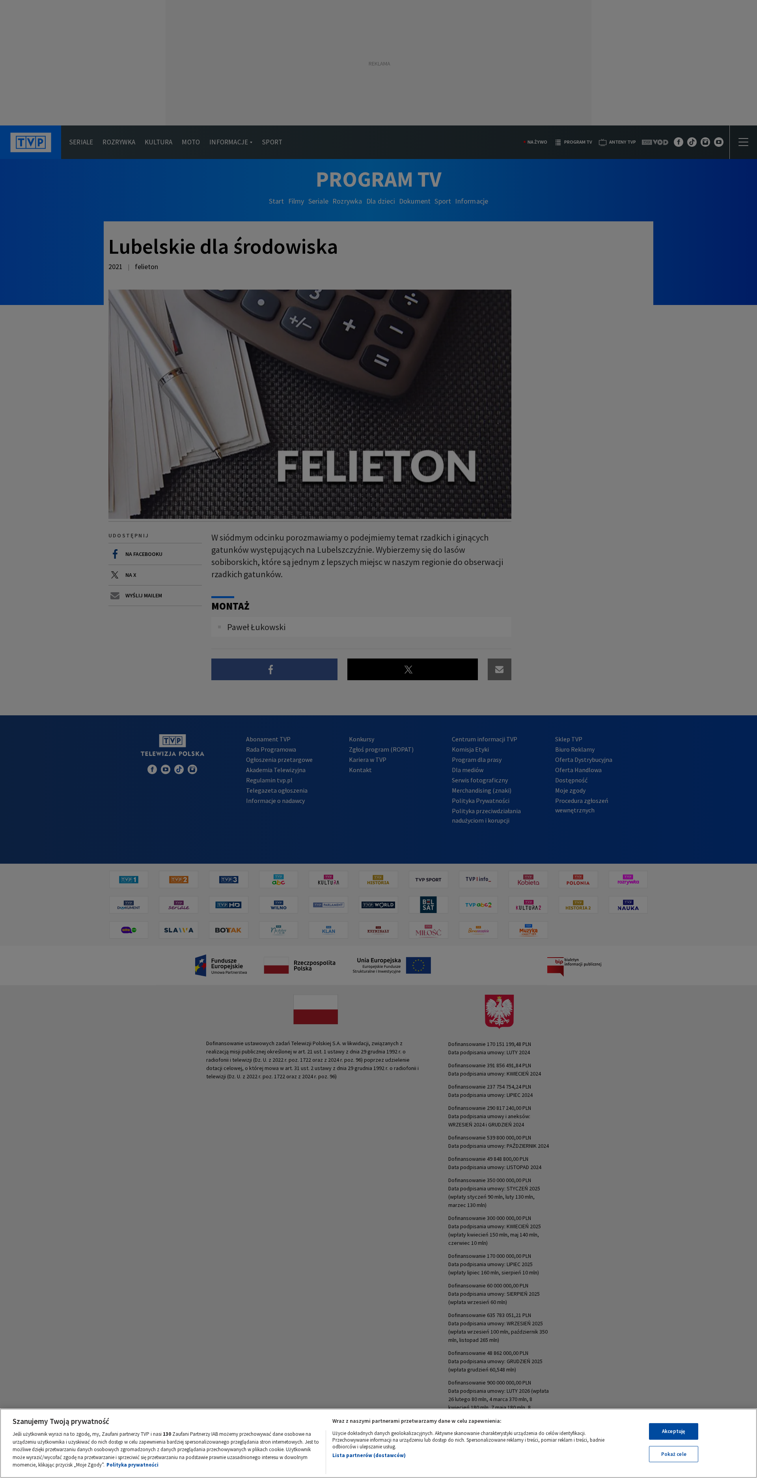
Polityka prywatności (132, 1464)
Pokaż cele (673, 1454)
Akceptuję (673, 1431)
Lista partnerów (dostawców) (369, 1455)
